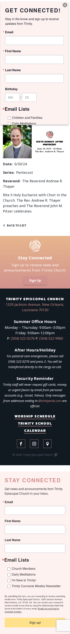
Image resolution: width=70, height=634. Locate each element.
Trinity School (35, 423)
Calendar (35, 430)
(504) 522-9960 (51, 338)
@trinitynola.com (49, 401)
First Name (13, 521)
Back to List (16, 226)
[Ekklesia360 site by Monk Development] (55, 455)
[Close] (65, 5)
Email (9, 502)
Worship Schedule (35, 416)
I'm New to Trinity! (24, 580)
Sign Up (35, 280)
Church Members (23, 568)
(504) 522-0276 (23, 338)
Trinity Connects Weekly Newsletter (36, 586)
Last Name (12, 539)
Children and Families (27, 117)
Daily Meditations (24, 574)
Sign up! (35, 622)
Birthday (11, 89)
